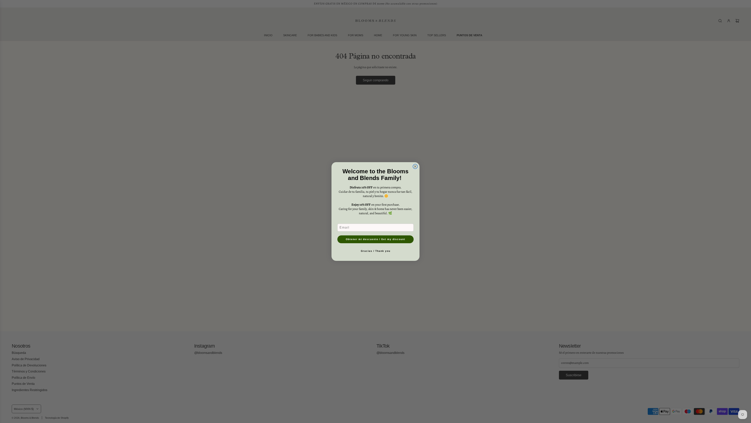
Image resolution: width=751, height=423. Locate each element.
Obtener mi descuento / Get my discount (375, 239)
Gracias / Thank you (375, 251)
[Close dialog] (415, 166)
